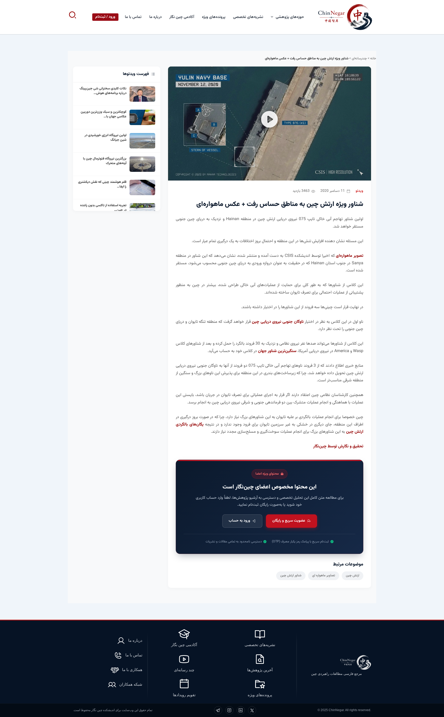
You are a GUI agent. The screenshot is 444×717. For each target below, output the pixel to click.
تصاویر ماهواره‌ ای (323, 575)
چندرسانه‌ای (359, 58)
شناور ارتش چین (290, 575)
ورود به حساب (239, 521)
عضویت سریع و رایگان (288, 521)
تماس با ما (133, 17)
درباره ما (155, 17)
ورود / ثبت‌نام (105, 17)
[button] (273, 17)
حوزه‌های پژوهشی (290, 17)
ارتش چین (352, 575)
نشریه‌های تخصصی (248, 17)
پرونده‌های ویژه (213, 17)
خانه (373, 58)
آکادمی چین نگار (181, 17)
